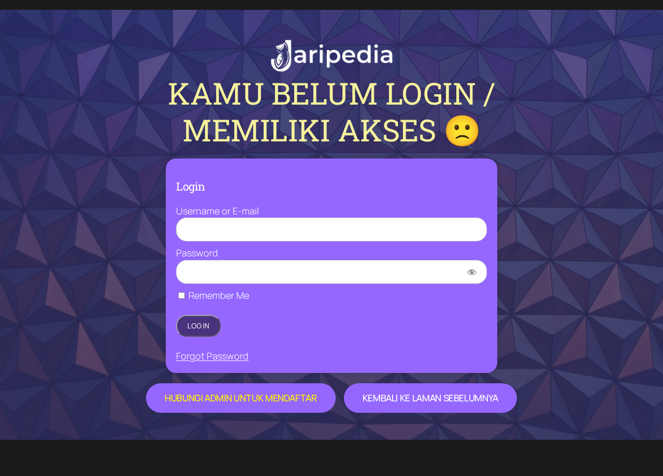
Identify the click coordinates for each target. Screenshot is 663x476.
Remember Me (217, 295)
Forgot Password (212, 356)
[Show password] (472, 272)
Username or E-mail (217, 211)
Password (197, 253)
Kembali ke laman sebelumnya (430, 398)
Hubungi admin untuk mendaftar (241, 398)
